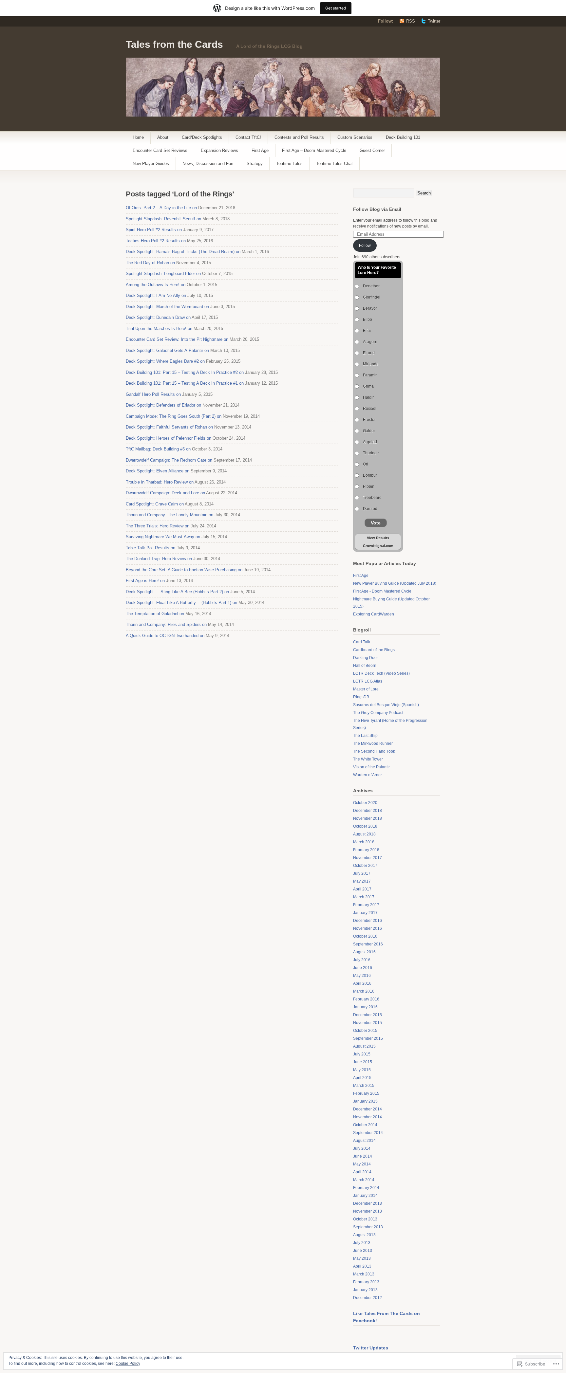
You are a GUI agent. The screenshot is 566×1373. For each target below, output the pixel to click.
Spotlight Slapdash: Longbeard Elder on (163, 273)
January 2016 (365, 1007)
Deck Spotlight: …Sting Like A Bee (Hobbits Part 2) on (177, 591)
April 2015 (362, 1077)
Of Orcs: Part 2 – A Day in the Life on (161, 207)
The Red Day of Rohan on (150, 262)
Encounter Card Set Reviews (160, 150)
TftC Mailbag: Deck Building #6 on (158, 449)
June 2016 (362, 967)
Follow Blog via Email (377, 209)
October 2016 (365, 936)
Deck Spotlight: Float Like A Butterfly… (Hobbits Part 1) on (181, 602)
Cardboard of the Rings (374, 650)
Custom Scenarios (354, 137)
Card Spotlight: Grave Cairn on (155, 504)
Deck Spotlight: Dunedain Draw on (158, 317)
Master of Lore (366, 689)
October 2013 (365, 1219)
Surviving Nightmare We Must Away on (163, 536)
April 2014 (362, 1172)
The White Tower (368, 759)
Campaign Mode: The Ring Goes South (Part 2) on (173, 416)
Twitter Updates (370, 1347)
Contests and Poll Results (299, 137)
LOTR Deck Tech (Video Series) (381, 673)
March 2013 (363, 1274)
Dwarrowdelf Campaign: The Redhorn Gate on (169, 460)
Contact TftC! (248, 137)
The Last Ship (365, 735)
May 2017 (362, 881)
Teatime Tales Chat (334, 163)
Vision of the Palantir (371, 767)
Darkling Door (365, 657)
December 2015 (367, 1015)
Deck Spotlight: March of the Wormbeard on (167, 306)
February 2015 (366, 1093)
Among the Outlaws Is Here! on (155, 284)
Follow (365, 245)
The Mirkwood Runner (373, 743)
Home (138, 137)
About (162, 137)
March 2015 (363, 1085)
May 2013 (362, 1258)
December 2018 (367, 810)
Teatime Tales (289, 163)
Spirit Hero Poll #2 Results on (154, 229)
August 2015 (364, 1046)
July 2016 (361, 960)
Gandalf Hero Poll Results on (153, 394)
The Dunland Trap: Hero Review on (159, 558)
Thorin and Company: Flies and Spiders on (166, 624)
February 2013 (366, 1282)
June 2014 (362, 1156)
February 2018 (366, 850)
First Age (260, 150)
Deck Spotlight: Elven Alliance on (157, 470)
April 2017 (362, 889)
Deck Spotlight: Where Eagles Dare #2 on (165, 361)
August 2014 (364, 1140)
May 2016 (362, 975)
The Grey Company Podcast (378, 712)
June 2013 (362, 1250)
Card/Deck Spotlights (202, 137)
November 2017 (367, 857)
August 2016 (364, 952)
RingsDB (361, 697)
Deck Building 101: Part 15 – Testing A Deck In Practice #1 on (185, 383)
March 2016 (363, 991)
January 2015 (365, 1101)
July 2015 (361, 1054)
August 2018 (364, 834)
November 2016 (367, 928)
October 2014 (365, 1125)
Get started (335, 8)
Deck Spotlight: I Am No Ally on (156, 295)
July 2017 (361, 873)
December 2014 (367, 1109)
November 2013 (367, 1211)
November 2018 (367, 818)
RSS (410, 21)
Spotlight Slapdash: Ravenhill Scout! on (163, 218)
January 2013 (365, 1290)
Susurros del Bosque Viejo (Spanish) (386, 705)
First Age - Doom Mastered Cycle (382, 591)
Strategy (255, 163)
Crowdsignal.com (378, 546)
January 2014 (365, 1195)
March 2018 (363, 842)
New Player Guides (151, 163)
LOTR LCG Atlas (367, 681)
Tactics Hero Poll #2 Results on (156, 240)
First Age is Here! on (145, 580)
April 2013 (362, 1266)
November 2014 (367, 1117)
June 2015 (362, 1062)
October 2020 (365, 802)
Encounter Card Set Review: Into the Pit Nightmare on (177, 339)
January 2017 (365, 912)
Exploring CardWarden (373, 614)
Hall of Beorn (364, 665)
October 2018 (365, 826)
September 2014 (368, 1132)
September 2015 (368, 1038)
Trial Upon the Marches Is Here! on (159, 328)
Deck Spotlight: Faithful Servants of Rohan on (169, 427)
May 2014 (362, 1164)
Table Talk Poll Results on (150, 547)
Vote (376, 522)
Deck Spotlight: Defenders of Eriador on (163, 405)
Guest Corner (372, 150)
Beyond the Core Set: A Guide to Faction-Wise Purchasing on (184, 569)
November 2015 (367, 1022)
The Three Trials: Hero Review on (157, 525)
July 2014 (361, 1148)
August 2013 (364, 1235)
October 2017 (365, 865)
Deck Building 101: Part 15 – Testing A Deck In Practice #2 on (185, 372)
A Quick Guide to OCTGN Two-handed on (165, 635)
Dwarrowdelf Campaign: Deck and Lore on (165, 492)
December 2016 (367, 920)
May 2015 (362, 1070)
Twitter (434, 21)
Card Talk (361, 642)
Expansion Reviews (219, 150)
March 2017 (363, 897)
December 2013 (367, 1203)
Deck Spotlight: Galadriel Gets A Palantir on (167, 350)
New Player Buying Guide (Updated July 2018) (394, 583)
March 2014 (363, 1180)
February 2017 (366, 905)
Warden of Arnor (367, 775)
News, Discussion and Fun (207, 163)
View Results (378, 538)
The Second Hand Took (374, 751)
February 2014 (366, 1187)
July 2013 (361, 1242)
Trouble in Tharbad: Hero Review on (160, 482)
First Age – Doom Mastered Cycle (314, 150)
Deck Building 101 (403, 137)
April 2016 (362, 983)
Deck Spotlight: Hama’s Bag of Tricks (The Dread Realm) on (183, 251)
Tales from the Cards (174, 44)
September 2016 (368, 944)
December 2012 (367, 1297)
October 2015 (365, 1030)
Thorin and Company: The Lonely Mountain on (169, 514)
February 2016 (366, 999)
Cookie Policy (128, 1363)
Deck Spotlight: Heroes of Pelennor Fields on (168, 438)
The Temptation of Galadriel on (155, 613)
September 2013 (368, 1227)
